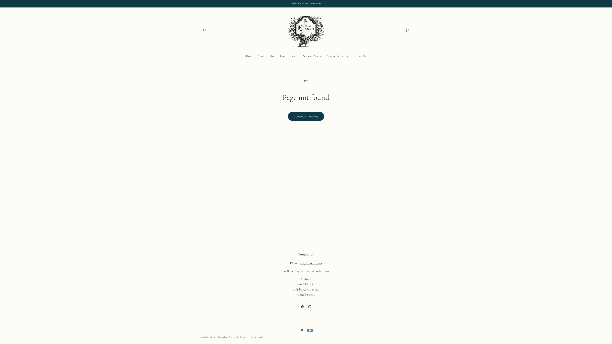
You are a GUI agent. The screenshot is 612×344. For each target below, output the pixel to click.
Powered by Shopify (238, 337)
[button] (205, 30)
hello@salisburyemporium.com (310, 271)
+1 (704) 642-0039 (311, 263)
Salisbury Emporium (218, 337)
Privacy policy (258, 337)
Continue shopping (306, 116)
